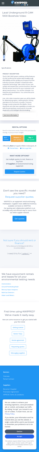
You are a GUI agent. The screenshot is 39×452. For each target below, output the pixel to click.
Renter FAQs (17, 334)
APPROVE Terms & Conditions (13, 395)
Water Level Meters (8, 295)
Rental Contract (8, 379)
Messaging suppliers (18, 353)
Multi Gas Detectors (8, 292)
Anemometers (6, 284)
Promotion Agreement (11, 392)
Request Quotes (19, 172)
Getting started (18, 327)
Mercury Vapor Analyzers (10, 290)
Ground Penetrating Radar (10, 287)
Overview (6, 376)
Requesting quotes (17, 347)
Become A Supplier (10, 389)
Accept (19, 436)
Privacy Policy (9, 414)
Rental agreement (18, 340)
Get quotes (19, 218)
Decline (19, 431)
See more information (10, 115)
